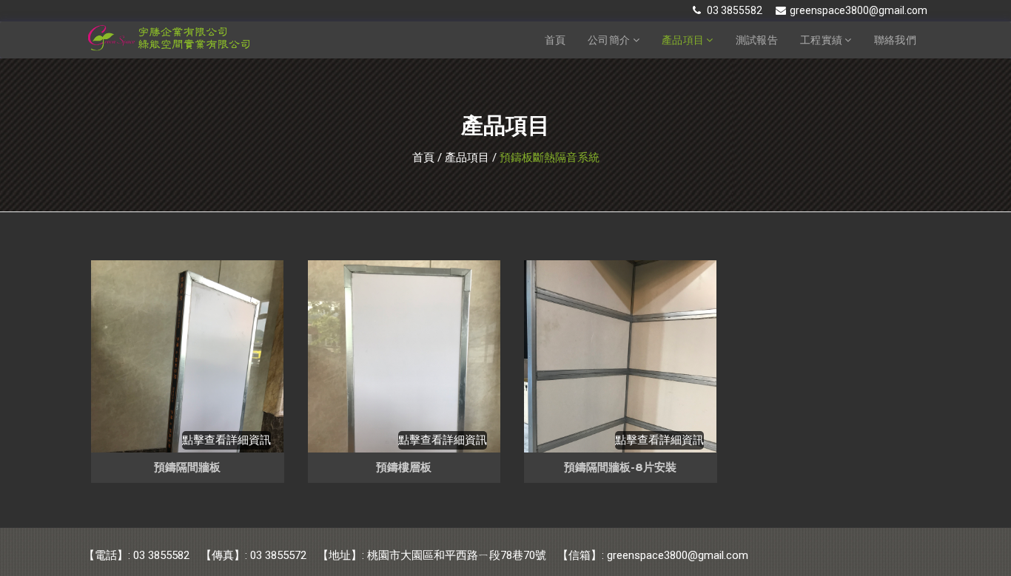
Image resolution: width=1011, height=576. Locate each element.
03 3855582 (733, 10)
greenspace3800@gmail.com (858, 10)
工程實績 (822, 40)
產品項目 (684, 40)
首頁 (555, 40)
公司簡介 (610, 40)
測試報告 (757, 40)
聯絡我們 (895, 40)
